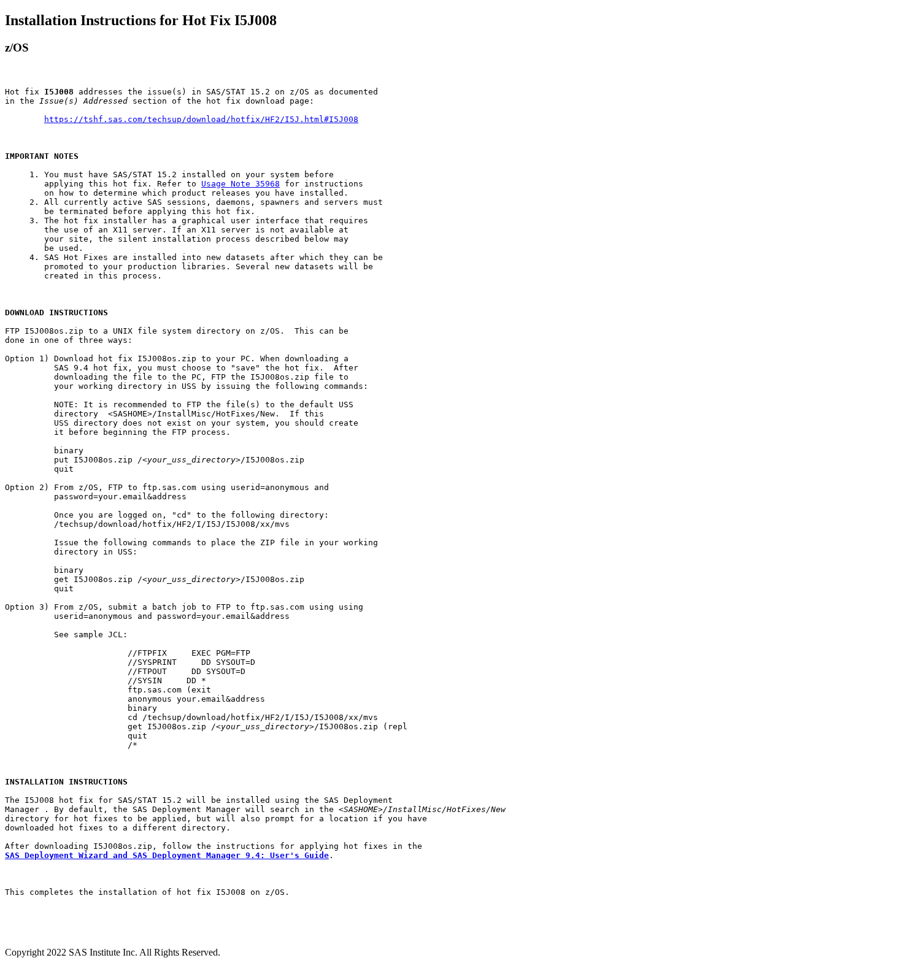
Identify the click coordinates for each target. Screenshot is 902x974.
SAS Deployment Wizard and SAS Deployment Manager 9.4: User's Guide (167, 855)
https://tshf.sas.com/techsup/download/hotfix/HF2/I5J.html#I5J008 (201, 119)
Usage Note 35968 (240, 183)
